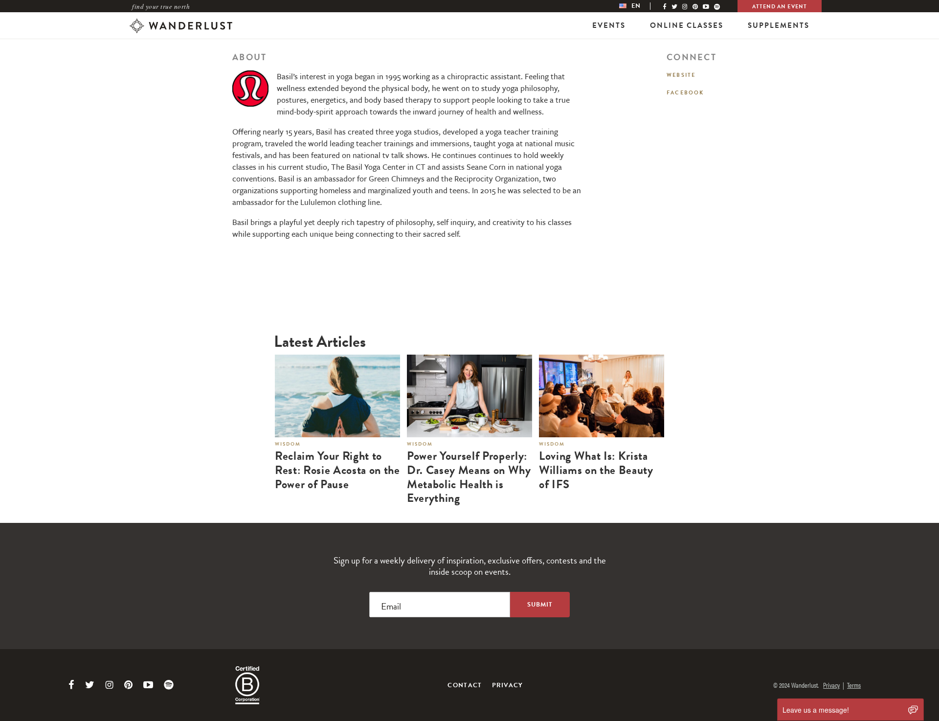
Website (681, 75)
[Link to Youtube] (148, 685)
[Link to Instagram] (109, 685)
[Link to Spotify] (169, 685)
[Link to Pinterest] (128, 685)
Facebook (685, 93)
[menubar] (639, 6)
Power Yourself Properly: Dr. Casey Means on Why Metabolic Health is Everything (469, 477)
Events (609, 25)
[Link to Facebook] (71, 685)
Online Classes (686, 25)
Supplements (778, 25)
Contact (464, 685)
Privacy (507, 685)
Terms (854, 685)
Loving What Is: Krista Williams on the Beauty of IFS (596, 470)
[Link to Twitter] (89, 685)
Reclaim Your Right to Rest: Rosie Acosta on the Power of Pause (337, 470)
